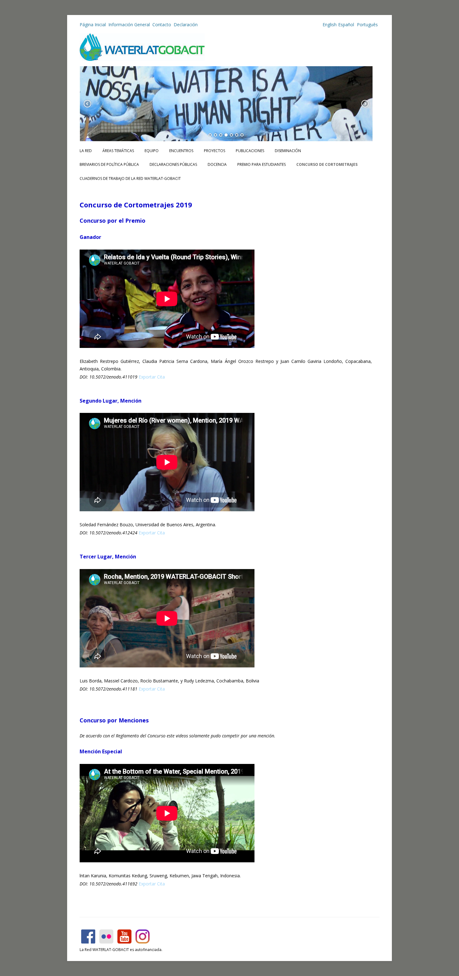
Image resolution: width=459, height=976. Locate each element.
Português (367, 24)
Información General (129, 24)
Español (346, 24)
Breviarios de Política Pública (109, 164)
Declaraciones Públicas (173, 164)
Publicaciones (250, 150)
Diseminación (288, 150)
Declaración (186, 24)
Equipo (152, 150)
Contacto (161, 24)
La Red (86, 150)
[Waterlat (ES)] (142, 59)
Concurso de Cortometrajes (327, 164)
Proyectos (214, 150)
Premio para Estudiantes (261, 164)
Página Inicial (93, 24)
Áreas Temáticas (118, 150)
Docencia (217, 164)
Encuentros (181, 150)
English (330, 24)
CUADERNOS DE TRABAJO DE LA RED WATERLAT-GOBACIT (130, 178)
